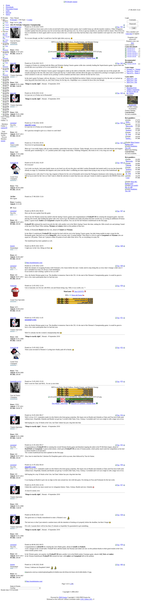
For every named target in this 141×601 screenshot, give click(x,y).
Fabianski (13, 286)
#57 (121, 485)
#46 (121, 163)
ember (12, 143)
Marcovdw (129, 126)
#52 (121, 347)
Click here (129, 34)
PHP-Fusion (63, 597)
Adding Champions (133, 90)
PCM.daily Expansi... (131, 51)
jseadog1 (129, 130)
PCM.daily (13, 20)
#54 (121, 415)
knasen (12, 246)
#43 (121, 93)
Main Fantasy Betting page (132, 143)
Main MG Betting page (131, 182)
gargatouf (13, 123)
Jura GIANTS (79, 291)
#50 (121, 285)
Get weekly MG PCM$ (131, 186)
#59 (121, 544)
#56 (121, 465)
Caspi (127, 178)
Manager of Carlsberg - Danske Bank (83, 58)
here (132, 43)
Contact (7, 27)
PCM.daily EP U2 (131, 48)
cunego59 (4, 128)
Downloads (5, 50)
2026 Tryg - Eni (132, 78)
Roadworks (132, 105)
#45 (121, 143)
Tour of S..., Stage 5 (133, 71)
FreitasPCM (14, 163)
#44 (121, 123)
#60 (121, 564)
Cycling (29, 20)
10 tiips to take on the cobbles (132, 92)
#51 (121, 318)
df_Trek (128, 134)
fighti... (128, 122)
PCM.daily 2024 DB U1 (132, 54)
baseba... (128, 138)
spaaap (3, 141)
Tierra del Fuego (76, 295)
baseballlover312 (15, 27)
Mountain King (132, 88)
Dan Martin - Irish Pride (60, 58)
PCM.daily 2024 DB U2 (132, 53)
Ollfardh (128, 165)
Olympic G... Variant (133, 69)
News (6, 46)
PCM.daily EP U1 (131, 49)
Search (7, 24)
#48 (121, 246)
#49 (121, 266)
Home (6, 22)
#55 (121, 445)
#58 (121, 515)
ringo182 (13, 63)
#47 (121, 211)
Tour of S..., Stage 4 (133, 73)
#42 (121, 63)
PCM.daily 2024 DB (131, 56)
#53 (121, 381)
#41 (121, 27)
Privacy (7, 29)
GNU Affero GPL (86, 599)
